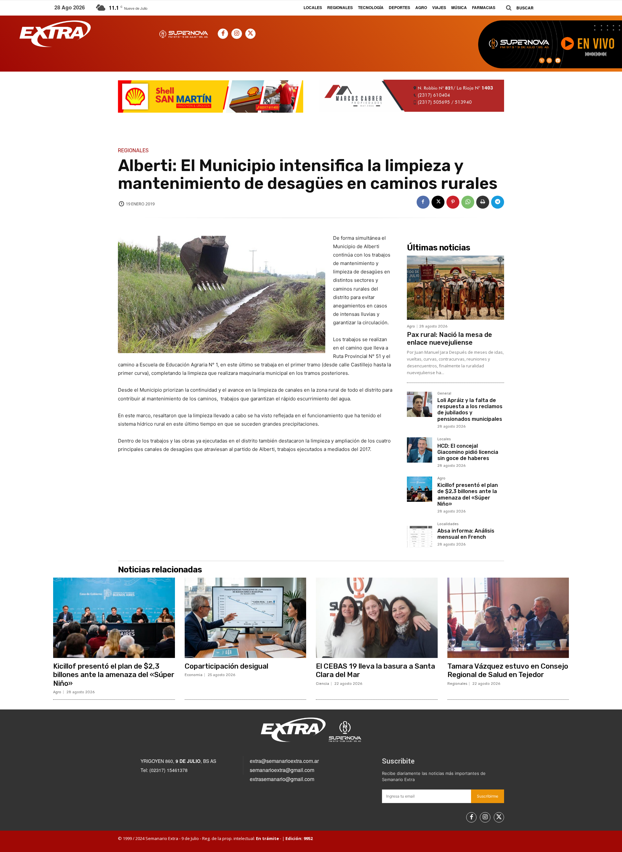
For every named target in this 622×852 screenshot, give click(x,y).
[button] (517, 8)
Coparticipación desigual (226, 666)
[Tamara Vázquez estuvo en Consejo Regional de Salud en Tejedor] (508, 618)
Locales (444, 439)
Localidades (447, 524)
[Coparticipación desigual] (245, 618)
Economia (193, 675)
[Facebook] (223, 34)
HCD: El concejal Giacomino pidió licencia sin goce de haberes (467, 452)
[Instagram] (236, 34)
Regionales (133, 150)
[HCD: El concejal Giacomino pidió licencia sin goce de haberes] (419, 450)
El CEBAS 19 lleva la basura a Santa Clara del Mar (375, 670)
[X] (250, 34)
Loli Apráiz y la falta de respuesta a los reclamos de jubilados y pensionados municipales (469, 409)
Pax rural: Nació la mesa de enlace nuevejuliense (449, 338)
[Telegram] (497, 202)
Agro (411, 326)
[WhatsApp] (467, 202)
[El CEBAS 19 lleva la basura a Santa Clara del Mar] (377, 618)
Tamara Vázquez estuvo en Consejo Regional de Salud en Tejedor (507, 670)
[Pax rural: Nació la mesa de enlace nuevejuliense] (455, 288)
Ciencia (322, 683)
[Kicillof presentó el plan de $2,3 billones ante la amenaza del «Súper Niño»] (419, 489)
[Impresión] (482, 202)
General (444, 394)
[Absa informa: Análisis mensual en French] (419, 534)
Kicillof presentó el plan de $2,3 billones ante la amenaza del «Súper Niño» (467, 494)
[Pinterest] (452, 202)
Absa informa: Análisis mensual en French (465, 534)
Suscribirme (487, 796)
